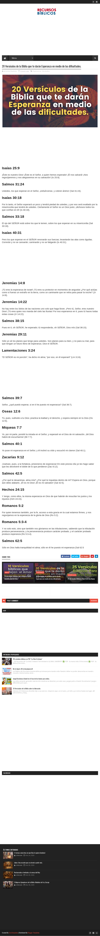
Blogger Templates (33, 933)
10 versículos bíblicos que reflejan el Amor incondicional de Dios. (17, 577)
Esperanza (37, 71)
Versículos (46, 71)
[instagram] (96, 1)
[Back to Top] (96, 933)
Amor (7, 572)
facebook (94, 601)
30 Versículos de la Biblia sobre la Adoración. (27, 688)
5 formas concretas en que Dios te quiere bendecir (29, 853)
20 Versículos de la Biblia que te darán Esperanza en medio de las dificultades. (48, 577)
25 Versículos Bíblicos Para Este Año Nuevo (81, 578)
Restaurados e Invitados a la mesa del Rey (27, 872)
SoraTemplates (13, 933)
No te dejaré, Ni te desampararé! (23, 669)
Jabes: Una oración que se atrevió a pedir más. (28, 862)
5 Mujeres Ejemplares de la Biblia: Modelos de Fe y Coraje (31, 882)
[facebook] (93, 1)
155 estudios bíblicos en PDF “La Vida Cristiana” (27, 659)
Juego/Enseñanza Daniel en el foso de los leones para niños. (31, 678)
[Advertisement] (50, 36)
